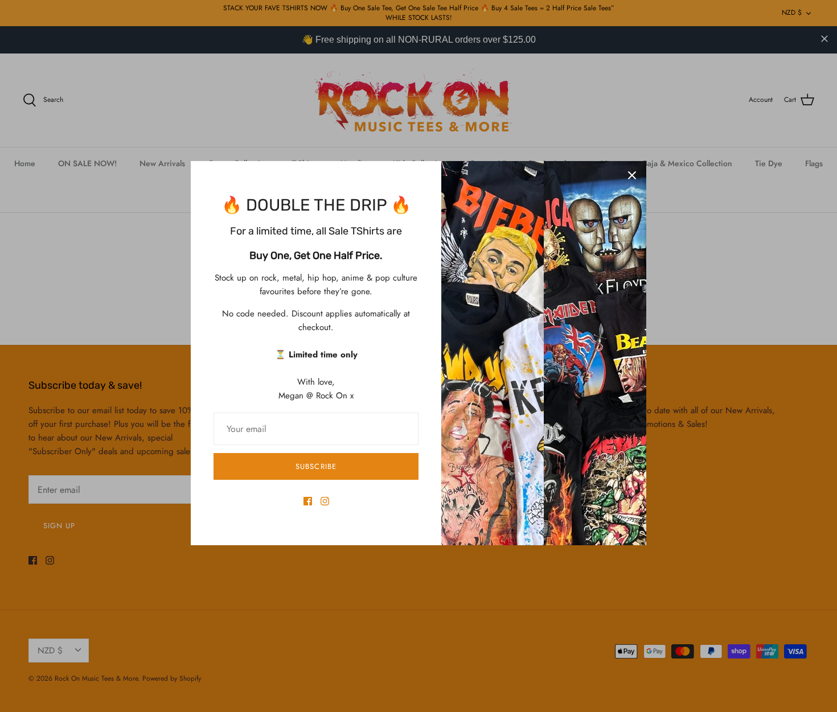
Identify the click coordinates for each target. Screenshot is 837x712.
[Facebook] (307, 501)
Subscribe (316, 466)
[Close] (632, 175)
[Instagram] (325, 501)
